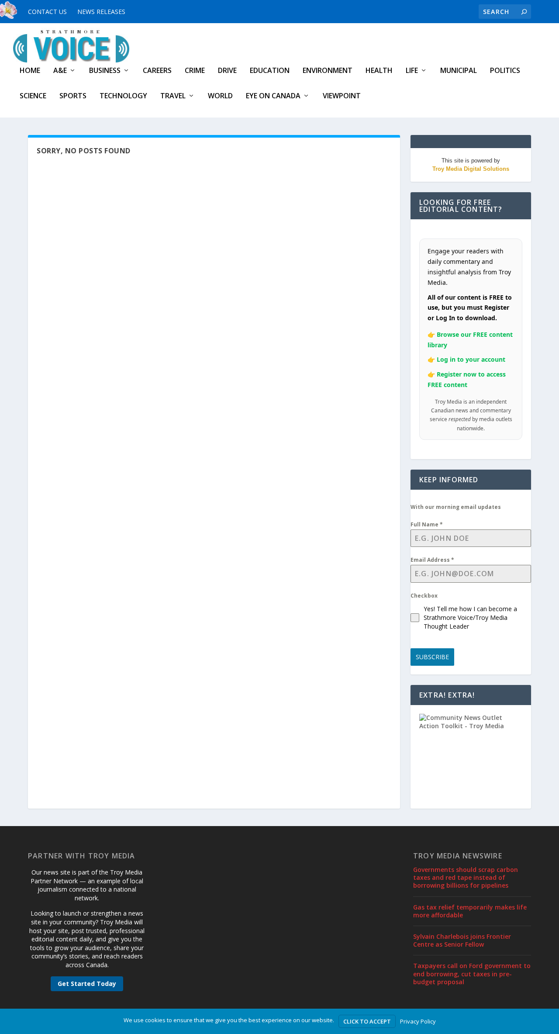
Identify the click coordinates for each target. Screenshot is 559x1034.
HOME (30, 71)
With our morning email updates (456, 507)
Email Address (432, 560)
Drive (227, 71)
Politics (505, 71)
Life (412, 71)
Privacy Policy (418, 1021)
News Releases (101, 11)
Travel (173, 96)
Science (33, 96)
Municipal (458, 71)
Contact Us (47, 11)
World (220, 96)
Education (270, 71)
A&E (60, 71)
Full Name (427, 524)
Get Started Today (87, 983)
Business (105, 71)
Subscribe (432, 657)
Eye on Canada (273, 96)
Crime (195, 71)
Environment (327, 71)
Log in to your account (471, 359)
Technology (123, 96)
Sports (72, 96)
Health (379, 71)
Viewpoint (342, 96)
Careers (157, 71)
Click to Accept (367, 1021)
